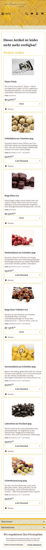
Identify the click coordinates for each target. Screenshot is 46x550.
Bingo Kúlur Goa (12, 196)
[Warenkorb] (42, 14)
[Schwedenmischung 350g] (23, 466)
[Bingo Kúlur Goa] (23, 181)
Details (21, 104)
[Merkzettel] (31, 14)
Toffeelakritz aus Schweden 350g (19, 139)
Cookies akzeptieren (34, 545)
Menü (8, 13)
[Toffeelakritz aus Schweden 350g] (23, 124)
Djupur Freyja (11, 81)
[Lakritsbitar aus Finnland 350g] (23, 409)
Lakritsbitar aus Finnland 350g (18, 424)
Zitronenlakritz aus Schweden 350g (20, 367)
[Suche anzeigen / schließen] (26, 14)
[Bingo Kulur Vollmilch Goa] (23, 295)
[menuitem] (6, 14)
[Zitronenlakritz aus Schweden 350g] (23, 352)
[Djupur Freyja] (23, 67)
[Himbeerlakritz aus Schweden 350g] (23, 238)
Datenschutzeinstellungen (13, 545)
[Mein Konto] (37, 14)
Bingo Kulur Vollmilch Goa (16, 310)
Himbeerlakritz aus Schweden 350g (20, 253)
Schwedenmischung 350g (16, 481)
